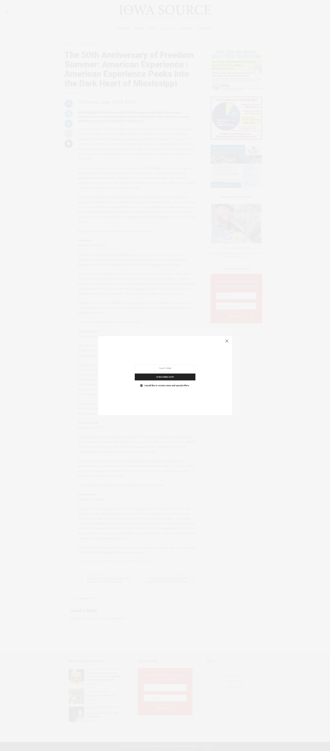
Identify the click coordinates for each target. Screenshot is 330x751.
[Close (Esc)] (226, 341)
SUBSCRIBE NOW (165, 376)
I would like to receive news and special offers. (167, 385)
